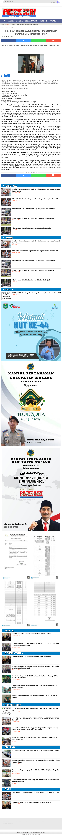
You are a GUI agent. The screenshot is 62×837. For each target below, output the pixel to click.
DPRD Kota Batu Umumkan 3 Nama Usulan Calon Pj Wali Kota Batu (31, 634)
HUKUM (11, 21)
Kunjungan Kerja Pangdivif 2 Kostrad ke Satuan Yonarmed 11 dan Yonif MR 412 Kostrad (35, 696)
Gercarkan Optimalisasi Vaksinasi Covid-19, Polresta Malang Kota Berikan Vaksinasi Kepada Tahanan (36, 190)
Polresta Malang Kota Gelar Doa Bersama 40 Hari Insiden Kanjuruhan (31, 228)
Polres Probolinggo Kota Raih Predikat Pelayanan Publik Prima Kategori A (25, 24)
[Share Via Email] (53, 40)
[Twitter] (23, 40)
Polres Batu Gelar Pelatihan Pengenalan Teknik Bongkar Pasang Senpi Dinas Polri (35, 199)
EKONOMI (43, 21)
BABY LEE (29, 834)
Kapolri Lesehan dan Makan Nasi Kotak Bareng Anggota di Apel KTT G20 (33, 218)
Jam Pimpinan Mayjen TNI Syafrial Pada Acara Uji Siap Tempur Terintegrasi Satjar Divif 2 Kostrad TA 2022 (35, 677)
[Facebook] (8, 40)
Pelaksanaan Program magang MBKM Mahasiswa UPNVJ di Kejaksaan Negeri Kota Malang (36, 771)
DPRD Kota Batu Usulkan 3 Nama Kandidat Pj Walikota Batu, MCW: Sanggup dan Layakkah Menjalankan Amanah (35, 644)
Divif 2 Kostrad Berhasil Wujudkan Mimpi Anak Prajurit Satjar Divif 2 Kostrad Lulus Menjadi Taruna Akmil (35, 781)
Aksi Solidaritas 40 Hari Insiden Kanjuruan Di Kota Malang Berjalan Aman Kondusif (35, 750)
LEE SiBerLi (43, 832)
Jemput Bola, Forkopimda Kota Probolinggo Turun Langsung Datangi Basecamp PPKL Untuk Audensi (34, 738)
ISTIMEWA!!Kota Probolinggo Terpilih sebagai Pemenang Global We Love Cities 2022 (36, 293)
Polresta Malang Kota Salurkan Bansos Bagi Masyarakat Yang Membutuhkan (34, 209)
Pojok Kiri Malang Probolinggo (31, 832)
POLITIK (19, 21)
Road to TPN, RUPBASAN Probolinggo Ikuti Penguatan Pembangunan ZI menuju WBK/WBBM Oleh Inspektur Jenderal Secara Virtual (35, 729)
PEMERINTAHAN (31, 21)
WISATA (53, 21)
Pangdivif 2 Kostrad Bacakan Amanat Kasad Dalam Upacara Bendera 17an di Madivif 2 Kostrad (34, 687)
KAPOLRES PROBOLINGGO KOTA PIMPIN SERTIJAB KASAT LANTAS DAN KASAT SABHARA (35, 719)
